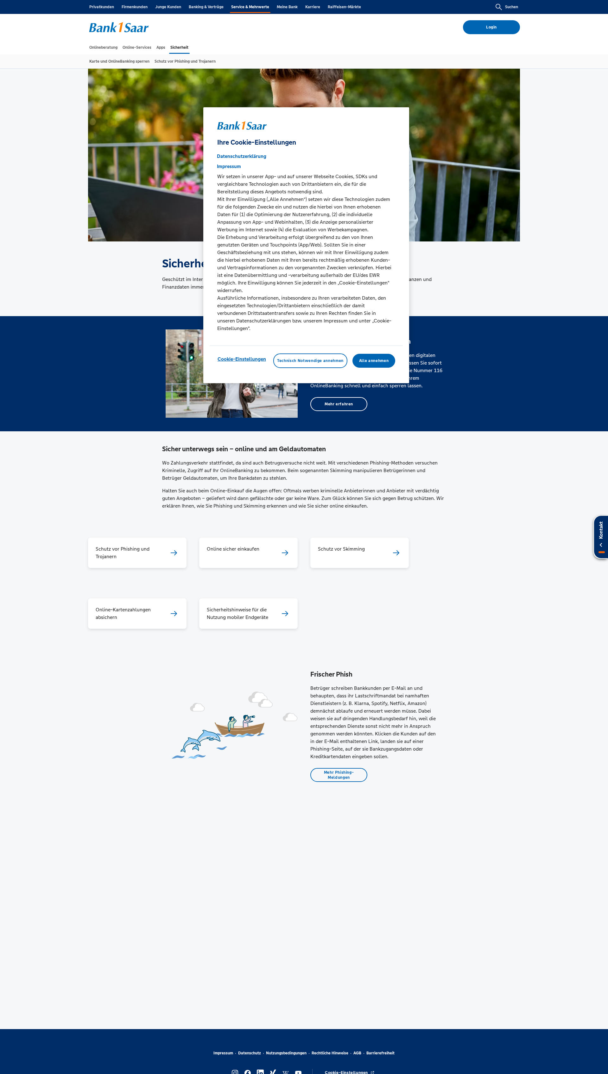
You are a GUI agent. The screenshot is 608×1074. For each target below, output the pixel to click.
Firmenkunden (135, 6)
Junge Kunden (168, 6)
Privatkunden (101, 6)
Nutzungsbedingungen (286, 1053)
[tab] (103, 47)
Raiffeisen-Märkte (344, 6)
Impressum (223, 1053)
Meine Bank (287, 6)
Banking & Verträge (206, 6)
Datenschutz (249, 1053)
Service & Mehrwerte (250, 6)
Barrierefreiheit (380, 1053)
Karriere (312, 6)
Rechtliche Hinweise (330, 1053)
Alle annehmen (374, 360)
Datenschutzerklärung (241, 156)
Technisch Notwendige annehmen (310, 360)
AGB (357, 1053)
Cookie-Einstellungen (242, 359)
